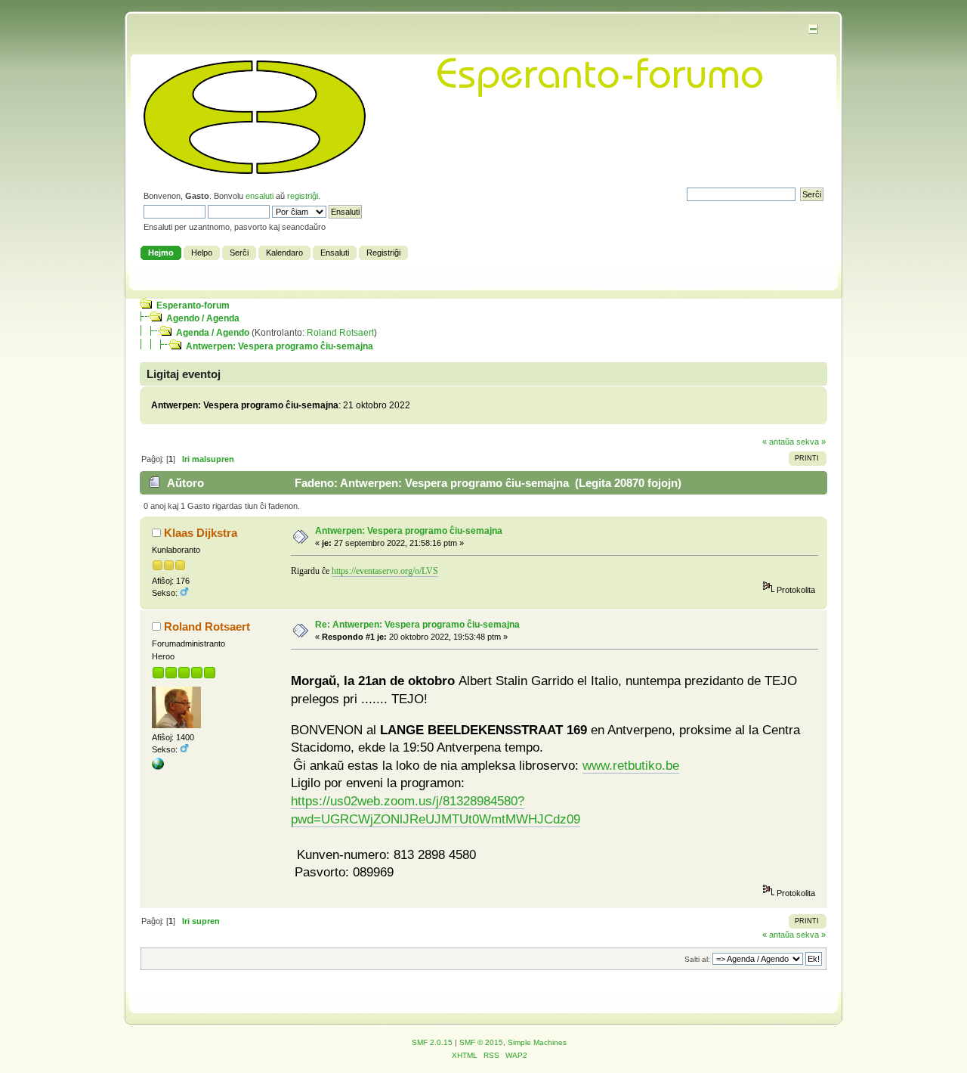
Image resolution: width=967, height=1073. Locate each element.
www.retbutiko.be (630, 765)
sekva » (811, 441)
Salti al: (697, 959)
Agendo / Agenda (202, 318)
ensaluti (259, 195)
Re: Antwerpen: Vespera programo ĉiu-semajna (417, 624)
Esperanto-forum (193, 305)
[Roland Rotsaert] (158, 766)
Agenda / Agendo (212, 332)
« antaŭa (778, 441)
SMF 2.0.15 (432, 1042)
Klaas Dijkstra (200, 532)
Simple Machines (537, 1042)
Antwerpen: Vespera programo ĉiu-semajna (279, 346)
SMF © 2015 (481, 1042)
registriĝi (302, 195)
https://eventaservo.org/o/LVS (385, 571)
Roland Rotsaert (340, 332)
